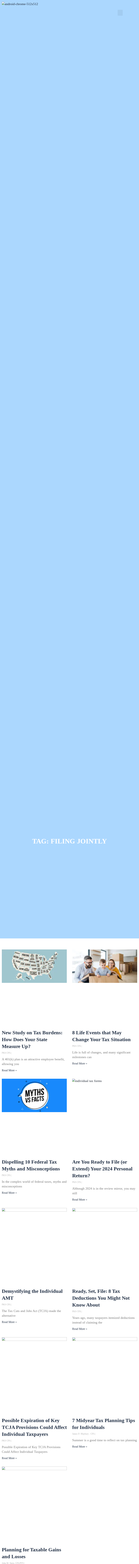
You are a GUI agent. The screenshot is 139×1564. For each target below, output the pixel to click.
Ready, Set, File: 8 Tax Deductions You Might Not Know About (101, 1298)
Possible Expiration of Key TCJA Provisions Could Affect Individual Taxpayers (34, 1427)
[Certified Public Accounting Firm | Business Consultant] (20, 4)
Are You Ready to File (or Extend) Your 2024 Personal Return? (102, 1168)
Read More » (9, 1070)
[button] (120, 13)
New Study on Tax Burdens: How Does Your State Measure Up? (32, 1039)
